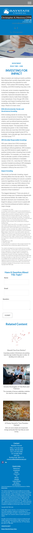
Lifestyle (16, 479)
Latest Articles (16, 481)
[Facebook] (17, 28)
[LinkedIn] (15, 28)
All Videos (16, 483)
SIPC (9, 521)
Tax (16, 476)
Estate (16, 472)
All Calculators (16, 485)
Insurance (16, 474)
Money (17, 477)
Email (6, 288)
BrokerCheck (4, 488)
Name (6, 278)
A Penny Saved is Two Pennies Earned (16, 424)
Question (6, 299)
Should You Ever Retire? (16, 350)
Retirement (16, 468)
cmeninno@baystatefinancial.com (22, 23)
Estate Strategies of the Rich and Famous (16, 388)
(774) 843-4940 (18, 32)
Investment (16, 470)
